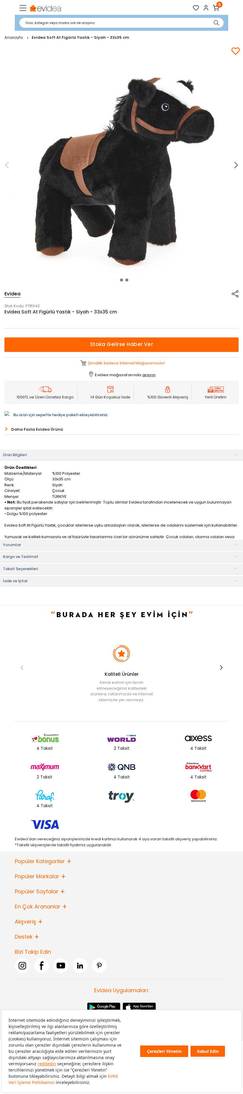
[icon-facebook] (41, 965)
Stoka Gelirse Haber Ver (121, 344)
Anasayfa (14, 37)
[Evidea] (45, 7)
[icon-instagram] (22, 965)
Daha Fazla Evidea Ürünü (37, 429)
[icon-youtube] (60, 965)
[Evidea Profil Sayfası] (206, 7)
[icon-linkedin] (80, 965)
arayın (149, 375)
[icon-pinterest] (99, 965)
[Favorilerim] (196, 7)
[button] (116, 280)
